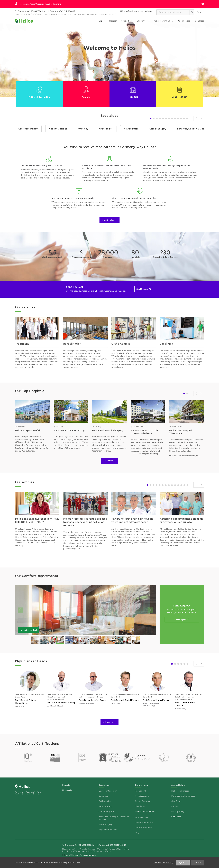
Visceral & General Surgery (132, 151)
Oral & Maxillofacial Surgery (132, 134)
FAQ (158, 50)
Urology (127, 81)
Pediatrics (128, 119)
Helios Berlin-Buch (29, 630)
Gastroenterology (132, 28)
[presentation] (196, 118)
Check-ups (144, 50)
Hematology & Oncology (130, 103)
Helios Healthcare (188, 28)
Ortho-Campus (146, 43)
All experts (108, 722)
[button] (150, 118)
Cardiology (129, 159)
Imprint (183, 52)
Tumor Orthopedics (133, 88)
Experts (102, 21)
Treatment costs (164, 43)
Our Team (184, 45)
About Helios (108, 220)
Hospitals (113, 21)
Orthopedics (129, 50)
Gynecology (129, 95)
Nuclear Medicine (132, 35)
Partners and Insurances (186, 36)
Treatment (144, 28)
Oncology (128, 43)
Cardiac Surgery (131, 64)
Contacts (199, 21)
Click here (56, 4)
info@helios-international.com (138, 11)
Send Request (142, 289)
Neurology (128, 143)
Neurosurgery (130, 57)
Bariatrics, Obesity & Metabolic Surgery (133, 72)
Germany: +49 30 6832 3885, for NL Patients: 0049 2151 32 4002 (46, 11)
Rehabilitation (145, 35)
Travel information (164, 35)
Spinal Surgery (130, 112)
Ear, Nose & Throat (132, 126)
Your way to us (162, 28)
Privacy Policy (186, 59)
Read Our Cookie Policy (163, 862)
